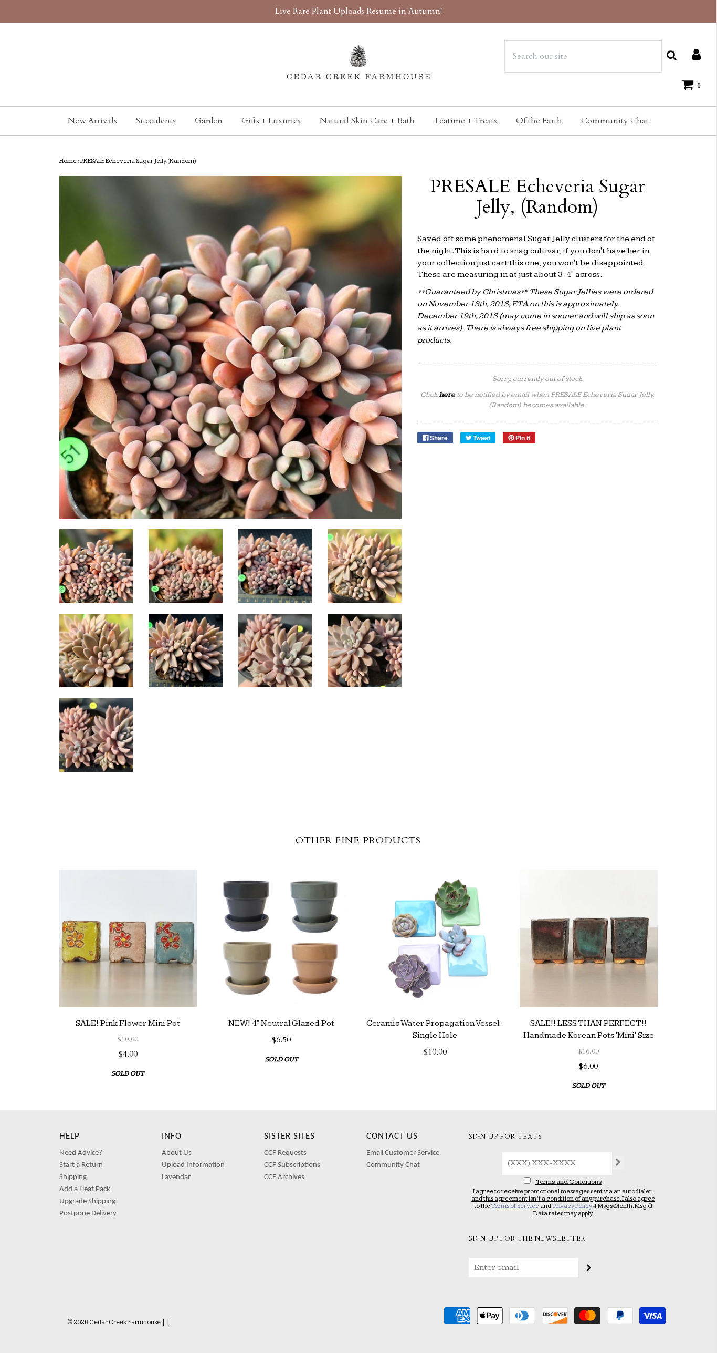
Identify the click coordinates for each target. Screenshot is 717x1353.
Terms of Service (515, 1206)
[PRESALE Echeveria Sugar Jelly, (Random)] (96, 566)
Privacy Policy (572, 1206)
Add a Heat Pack (84, 1189)
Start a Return (81, 1165)
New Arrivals (92, 121)
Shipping (73, 1177)
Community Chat (615, 121)
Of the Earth (539, 121)
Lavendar (176, 1177)
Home (68, 161)
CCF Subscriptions (292, 1165)
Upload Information (193, 1165)
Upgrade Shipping (87, 1201)
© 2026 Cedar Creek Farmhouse (114, 1322)
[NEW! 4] (282, 939)
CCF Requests (285, 1153)
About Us (177, 1153)
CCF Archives (284, 1177)
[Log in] (691, 54)
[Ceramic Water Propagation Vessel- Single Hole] (435, 939)
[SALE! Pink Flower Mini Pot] (128, 939)
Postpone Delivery (88, 1213)
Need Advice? (80, 1153)
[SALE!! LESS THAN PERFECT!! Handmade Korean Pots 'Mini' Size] (589, 939)
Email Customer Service (402, 1153)
